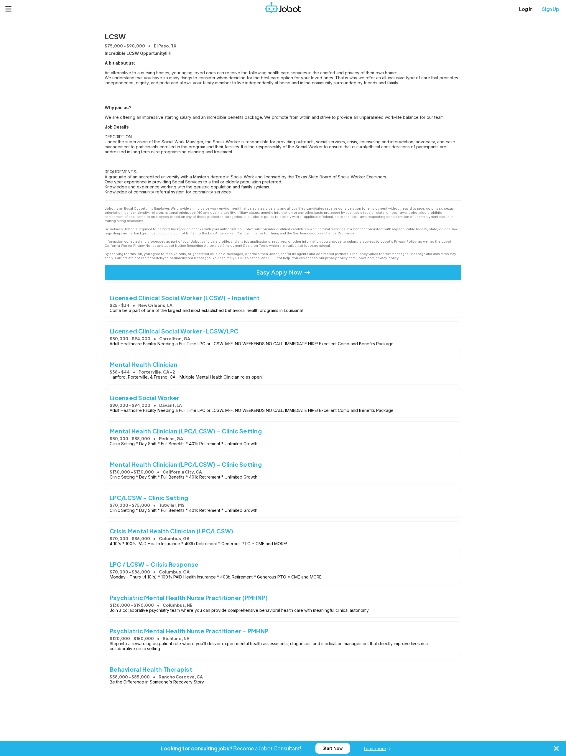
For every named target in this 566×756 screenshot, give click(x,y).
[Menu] (9, 9)
